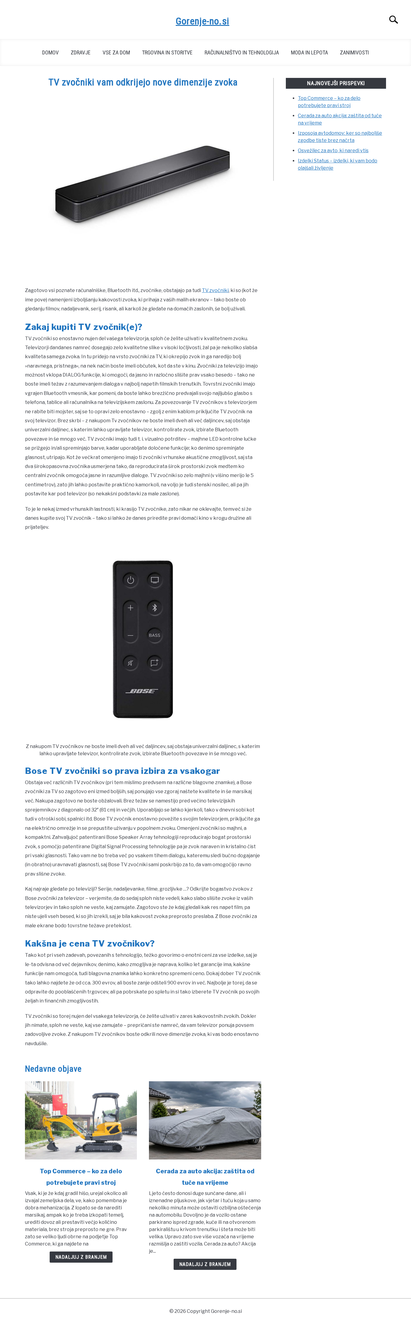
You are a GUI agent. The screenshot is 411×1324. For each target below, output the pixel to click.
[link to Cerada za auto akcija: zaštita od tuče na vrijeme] (205, 1120)
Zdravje (81, 52)
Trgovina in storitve (167, 52)
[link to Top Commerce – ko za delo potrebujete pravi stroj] (81, 1120)
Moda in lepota (309, 52)
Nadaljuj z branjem (81, 1257)
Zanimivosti (354, 52)
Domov (50, 52)
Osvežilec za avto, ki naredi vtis (333, 150)
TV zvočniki (215, 290)
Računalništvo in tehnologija (242, 52)
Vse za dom (116, 52)
